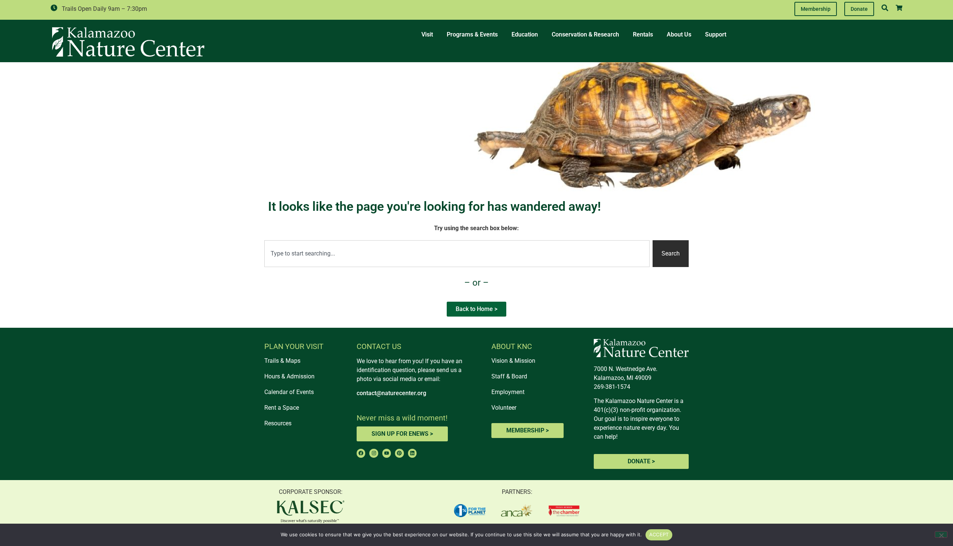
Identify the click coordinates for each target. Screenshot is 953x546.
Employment (508, 392)
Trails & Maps (282, 360)
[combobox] (457, 253)
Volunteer (503, 407)
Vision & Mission (513, 360)
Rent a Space (281, 407)
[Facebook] (361, 453)
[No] (941, 534)
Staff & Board (509, 376)
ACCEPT (659, 534)
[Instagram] (373, 453)
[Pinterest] (399, 453)
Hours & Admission (289, 376)
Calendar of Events (289, 392)
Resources (277, 423)
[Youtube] (386, 453)
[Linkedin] (412, 453)
